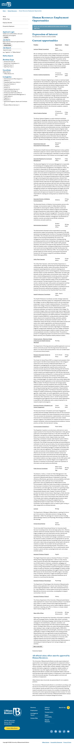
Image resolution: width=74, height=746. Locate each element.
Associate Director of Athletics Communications (42, 200)
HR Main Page (6, 19)
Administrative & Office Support (13, 79)
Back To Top (62, 707)
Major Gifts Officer (39, 613)
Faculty (7, 87)
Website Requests (47, 720)
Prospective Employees (8, 26)
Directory (33, 707)
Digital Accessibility (48, 716)
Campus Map (34, 718)
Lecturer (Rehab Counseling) (41, 49)
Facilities (7, 86)
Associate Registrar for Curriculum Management (43, 159)
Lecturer (36, 509)
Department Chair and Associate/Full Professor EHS (41, 144)
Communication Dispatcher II (41, 426)
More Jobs (38, 646)
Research (7, 100)
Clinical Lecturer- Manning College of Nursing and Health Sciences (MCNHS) (43, 340)
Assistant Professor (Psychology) (42, 580)
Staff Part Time (8, 67)
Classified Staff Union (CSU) (12, 82)
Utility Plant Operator (39, 259)
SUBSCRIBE (7, 45)
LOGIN (6, 37)
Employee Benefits (7, 22)
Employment (34, 710)
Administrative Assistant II (41, 225)
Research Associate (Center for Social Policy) (42, 355)
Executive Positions (9, 84)
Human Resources (12, 10)
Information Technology (11, 91)
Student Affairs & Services (11, 105)
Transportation (49, 712)
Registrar (7, 98)
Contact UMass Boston (12, 728)
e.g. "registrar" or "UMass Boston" (12, 52)
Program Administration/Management (14, 94)
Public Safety (8, 96)
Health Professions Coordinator (42, 294)
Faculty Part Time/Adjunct (11, 63)
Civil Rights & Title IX (34, 714)
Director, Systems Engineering (42, 75)
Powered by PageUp (37, 651)
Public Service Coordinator (41, 468)
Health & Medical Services (11, 89)
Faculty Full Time (9, 61)
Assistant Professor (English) (41, 554)
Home (4, 10)
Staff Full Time (8, 65)
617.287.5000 (8, 724)
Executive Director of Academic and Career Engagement (43, 406)
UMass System (45, 742)
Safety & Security (47, 708)
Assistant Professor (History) (41, 596)
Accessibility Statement (56, 742)
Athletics (7, 80)
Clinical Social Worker (39, 524)
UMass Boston (9, 73)
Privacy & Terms (67, 742)
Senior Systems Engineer (40, 113)
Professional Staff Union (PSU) (13, 93)
